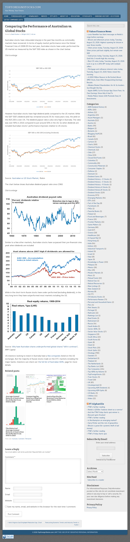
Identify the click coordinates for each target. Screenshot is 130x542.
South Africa (92, 337)
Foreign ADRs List (18, 16)
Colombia (91, 160)
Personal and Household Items (99, 302)
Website (8, 500)
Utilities (91, 396)
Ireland (90, 251)
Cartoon (91, 142)
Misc (89, 270)
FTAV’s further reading (96, 407)
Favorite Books (94, 211)
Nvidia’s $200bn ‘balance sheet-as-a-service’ (105, 409)
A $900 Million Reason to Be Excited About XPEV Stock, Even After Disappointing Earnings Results (104, 80)
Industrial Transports (96, 249)
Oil (89, 294)
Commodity (92, 163)
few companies (54, 355)
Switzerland (92, 358)
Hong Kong (92, 240)
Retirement (92, 321)
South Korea (93, 339)
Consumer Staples (95, 168)
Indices (44, 16)
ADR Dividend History (96, 107)
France (90, 219)
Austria (90, 123)
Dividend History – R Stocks (98, 184)
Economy (91, 195)
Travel (90, 380)
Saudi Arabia (93, 326)
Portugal (91, 310)
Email (7, 494)
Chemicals (92, 150)
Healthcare (92, 235)
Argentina (91, 115)
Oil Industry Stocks (95, 297)
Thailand (91, 361)
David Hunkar (15, 34)
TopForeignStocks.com (23, 7)
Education (75, 16)
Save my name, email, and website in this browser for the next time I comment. (41, 506)
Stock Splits (92, 350)
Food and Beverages (96, 216)
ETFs (90, 200)
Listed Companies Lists (13, 20)
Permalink (28, 439)
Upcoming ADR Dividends (97, 388)
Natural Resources (95, 283)
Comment (21, 439)
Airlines (91, 112)
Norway (91, 291)
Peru (89, 305)
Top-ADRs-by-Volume (96, 372)
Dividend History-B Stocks (98, 190)
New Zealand (93, 289)
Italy (89, 257)
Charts (90, 144)
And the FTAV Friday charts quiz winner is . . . (105, 412)
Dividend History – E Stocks (98, 182)
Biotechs (91, 131)
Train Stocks (92, 377)
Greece (91, 232)
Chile (90, 152)
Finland (90, 214)
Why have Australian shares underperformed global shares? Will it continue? (45, 346)
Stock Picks (92, 347)
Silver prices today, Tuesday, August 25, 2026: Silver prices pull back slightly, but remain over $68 (105, 50)
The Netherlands (94, 363)
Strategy (91, 353)
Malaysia (91, 265)
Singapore (92, 334)
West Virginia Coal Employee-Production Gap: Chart (25, 522)
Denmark (91, 174)
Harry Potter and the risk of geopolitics (103, 423)
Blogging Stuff (93, 134)
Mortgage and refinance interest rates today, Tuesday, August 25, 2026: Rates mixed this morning (105, 72)
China (90, 155)
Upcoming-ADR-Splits (96, 390)
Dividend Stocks (94, 192)
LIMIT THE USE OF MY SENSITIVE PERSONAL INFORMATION (76, 532)
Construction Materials (96, 166)
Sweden (91, 355)
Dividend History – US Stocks (107, 16)
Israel (90, 254)
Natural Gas (92, 281)
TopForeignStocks (95, 374)
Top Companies (94, 369)
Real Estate (92, 318)
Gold (90, 230)
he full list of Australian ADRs (51, 362)
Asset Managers (94, 117)
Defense (91, 171)
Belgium (91, 128)
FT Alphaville (96, 404)
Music (90, 275)
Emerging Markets (95, 198)
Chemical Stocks (94, 147)
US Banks (91, 393)
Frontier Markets (94, 222)
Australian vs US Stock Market (25, 178)
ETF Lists (53, 16)
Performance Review (96, 299)
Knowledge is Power (96, 262)
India (90, 243)
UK (89, 382)
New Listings (93, 286)
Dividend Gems (94, 176)
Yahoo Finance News (100, 31)
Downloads (33, 16)
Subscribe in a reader (96, 480)
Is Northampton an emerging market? (102, 420)
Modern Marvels (94, 273)
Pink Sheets (92, 307)
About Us (64, 16)
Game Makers (93, 224)
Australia (15, 439)
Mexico (90, 267)
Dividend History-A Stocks (98, 187)
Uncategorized (93, 385)
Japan (90, 259)
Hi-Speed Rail (93, 238)
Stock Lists (87, 16)
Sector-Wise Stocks (95, 331)
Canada (91, 139)
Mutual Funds (93, 278)
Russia (90, 323)
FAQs (90, 208)
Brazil (90, 136)
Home (6, 16)
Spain (90, 342)
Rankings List (93, 315)
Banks (90, 126)
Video (90, 398)
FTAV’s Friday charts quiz (97, 434)
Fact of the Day (94, 203)
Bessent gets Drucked (96, 415)
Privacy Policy (92, 507)
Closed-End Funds (95, 158)
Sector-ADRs (93, 329)
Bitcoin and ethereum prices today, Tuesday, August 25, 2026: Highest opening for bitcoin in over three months (105, 42)
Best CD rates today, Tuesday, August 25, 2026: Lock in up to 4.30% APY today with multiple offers (106, 64)
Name (7, 488)
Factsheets (92, 206)
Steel (90, 345)
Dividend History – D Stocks (98, 179)
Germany (91, 227)
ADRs (90, 109)
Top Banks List (93, 366)
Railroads (91, 313)
